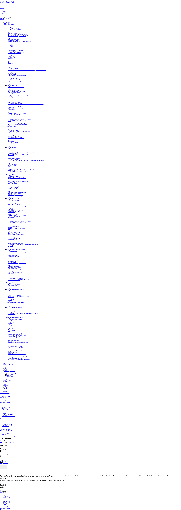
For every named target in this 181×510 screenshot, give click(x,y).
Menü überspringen (3, 8)
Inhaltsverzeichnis (5, 463)
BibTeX (1, 461)
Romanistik (12, 459)
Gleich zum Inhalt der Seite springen (5, 0)
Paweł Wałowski (9, 442)
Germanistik (2, 459)
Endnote (4, 461)
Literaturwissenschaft (3, 447)
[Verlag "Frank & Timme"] (8, 1)
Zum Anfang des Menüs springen (5, 15)
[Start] (0, 16)
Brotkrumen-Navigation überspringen (6, 430)
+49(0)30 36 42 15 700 (5, 489)
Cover (1, 463)
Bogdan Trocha (2, 442)
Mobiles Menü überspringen (4, 18)
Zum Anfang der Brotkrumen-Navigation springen (7, 436)
